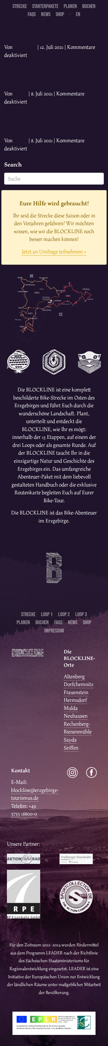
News (45, 14)
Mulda (71, 708)
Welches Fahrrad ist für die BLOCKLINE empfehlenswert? (51, 122)
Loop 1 (47, 614)
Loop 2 (64, 614)
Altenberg (74, 676)
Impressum (54, 630)
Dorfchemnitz (79, 684)
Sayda (70, 739)
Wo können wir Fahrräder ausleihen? (44, 29)
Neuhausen (76, 716)
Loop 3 (81, 614)
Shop (60, 14)
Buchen (89, 6)
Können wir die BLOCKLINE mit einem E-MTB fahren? (49, 76)
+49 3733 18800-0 (24, 810)
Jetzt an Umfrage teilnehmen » (54, 251)
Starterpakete (45, 6)
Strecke (19, 6)
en (78, 14)
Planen (70, 6)
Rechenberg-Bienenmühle (78, 728)
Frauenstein (76, 692)
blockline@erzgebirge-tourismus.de (35, 794)
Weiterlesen (16, 63)
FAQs (32, 14)
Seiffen (71, 747)
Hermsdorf (75, 700)
